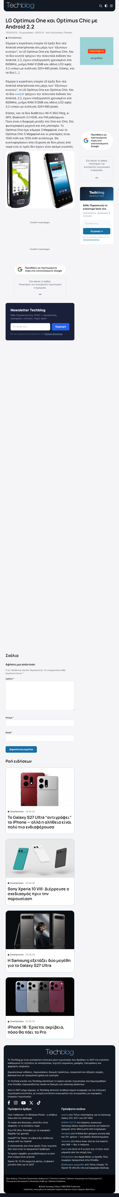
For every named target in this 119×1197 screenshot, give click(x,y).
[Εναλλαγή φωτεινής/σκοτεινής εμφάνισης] (106, 5)
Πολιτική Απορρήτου (53, 334)
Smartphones (15, 37)
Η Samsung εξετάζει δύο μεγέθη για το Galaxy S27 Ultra (39, 963)
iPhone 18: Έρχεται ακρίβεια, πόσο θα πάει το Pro (36, 1029)
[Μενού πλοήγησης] (111, 5)
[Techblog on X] (31, 1102)
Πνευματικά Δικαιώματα (17, 1181)
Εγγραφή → (97, 231)
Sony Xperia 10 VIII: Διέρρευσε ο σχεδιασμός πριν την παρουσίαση (38, 893)
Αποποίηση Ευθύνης (38, 1181)
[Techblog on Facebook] (9, 1102)
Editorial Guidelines (57, 1181)
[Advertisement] (40, 497)
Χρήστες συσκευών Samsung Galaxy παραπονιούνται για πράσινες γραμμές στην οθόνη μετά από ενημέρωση (85, 1125)
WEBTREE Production (71, 1186)
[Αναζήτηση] (100, 6)
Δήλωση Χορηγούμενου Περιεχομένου (84, 1178)
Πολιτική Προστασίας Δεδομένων (34, 1178)
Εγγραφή (60, 326)
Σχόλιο (10, 678)
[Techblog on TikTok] (39, 1102)
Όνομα (10, 717)
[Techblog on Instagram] (16, 1102)
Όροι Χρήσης (11, 1178)
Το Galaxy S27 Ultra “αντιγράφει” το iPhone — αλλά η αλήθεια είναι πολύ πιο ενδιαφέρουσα (40, 822)
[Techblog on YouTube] (23, 1102)
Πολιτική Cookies (58, 1178)
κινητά (19, 94)
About (57, 1186)
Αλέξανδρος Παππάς (61, 32)
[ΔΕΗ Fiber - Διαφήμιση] (96, 51)
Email (9, 732)
